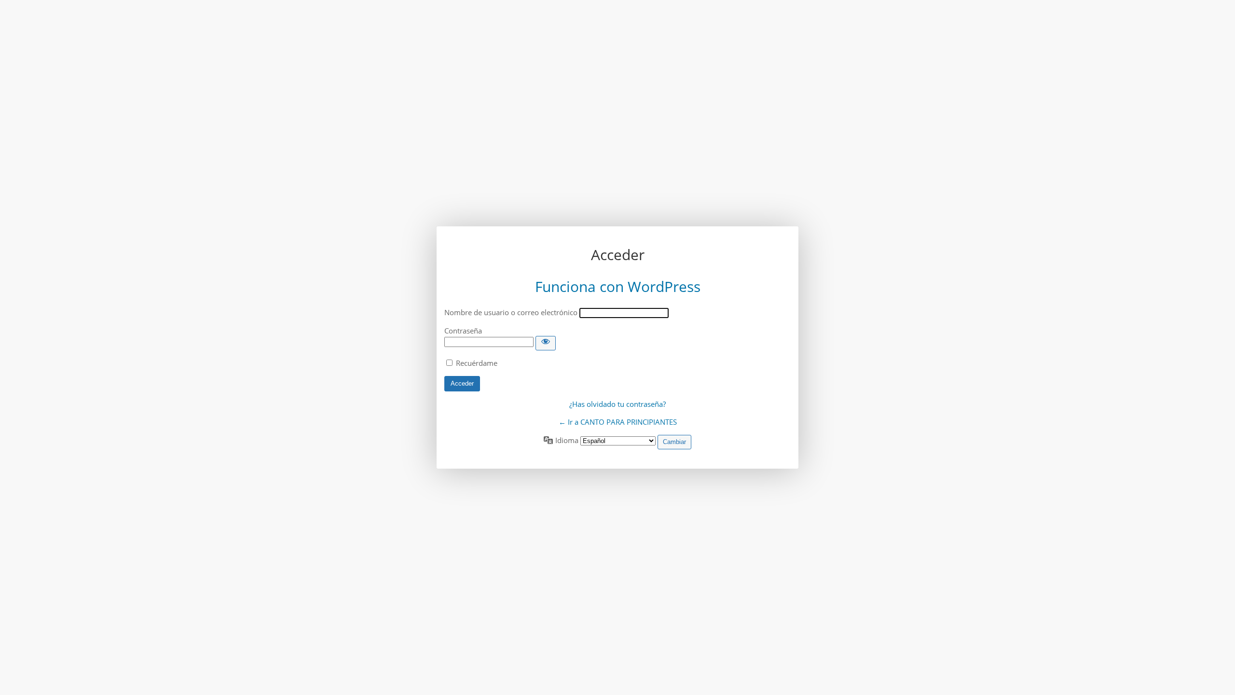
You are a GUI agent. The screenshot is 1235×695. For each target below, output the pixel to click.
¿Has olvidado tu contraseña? (617, 404)
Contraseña (463, 330)
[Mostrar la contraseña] (545, 343)
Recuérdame (476, 363)
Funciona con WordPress (617, 286)
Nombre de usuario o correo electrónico (510, 312)
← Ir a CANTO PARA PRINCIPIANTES (618, 422)
